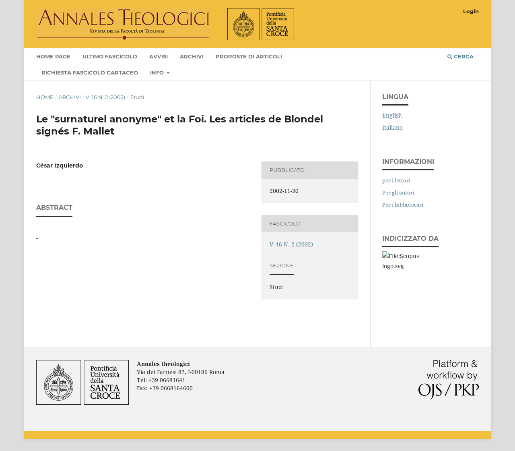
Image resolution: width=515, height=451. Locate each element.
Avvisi (158, 56)
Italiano (392, 127)
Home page (53, 56)
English (392, 115)
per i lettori (396, 180)
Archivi (192, 56)
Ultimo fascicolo (109, 56)
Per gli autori (398, 192)
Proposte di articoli (249, 56)
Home (45, 97)
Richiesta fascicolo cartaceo (89, 72)
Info (157, 72)
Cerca (463, 56)
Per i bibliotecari (402, 204)
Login (471, 11)
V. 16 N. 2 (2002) (105, 97)
